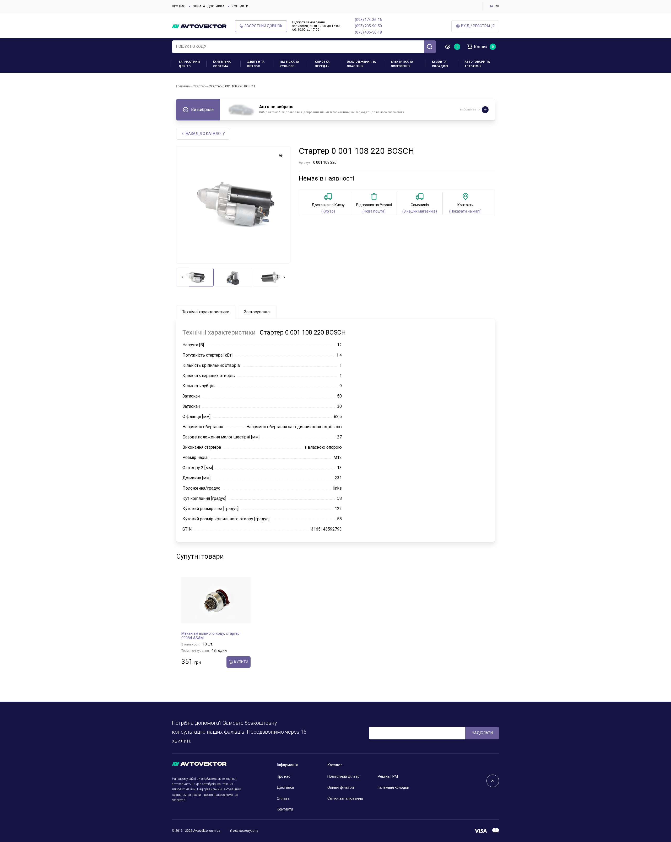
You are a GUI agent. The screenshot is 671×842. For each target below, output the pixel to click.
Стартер (199, 86)
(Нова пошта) (374, 211)
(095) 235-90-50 (368, 26)
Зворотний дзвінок (264, 26)
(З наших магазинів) (419, 211)
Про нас (178, 6)
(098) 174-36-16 (368, 20)
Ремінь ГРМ (388, 776)
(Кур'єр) (328, 211)
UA (491, 6)
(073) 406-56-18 (368, 32)
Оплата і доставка (208, 6)
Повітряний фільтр (343, 776)
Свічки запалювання (345, 798)
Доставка (285, 787)
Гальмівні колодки (393, 787)
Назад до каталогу (205, 133)
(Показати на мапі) (465, 211)
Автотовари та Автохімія (477, 64)
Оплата (283, 798)
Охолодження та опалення (361, 64)
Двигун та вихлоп (256, 64)
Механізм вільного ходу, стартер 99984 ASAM (210, 635)
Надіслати (482, 733)
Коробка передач (322, 64)
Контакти (240, 6)
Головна (183, 86)
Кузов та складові (440, 64)
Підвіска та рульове (289, 64)
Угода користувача (244, 831)
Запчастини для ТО (189, 64)
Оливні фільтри (340, 787)
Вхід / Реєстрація (478, 26)
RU (497, 6)
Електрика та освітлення (402, 64)
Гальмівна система (222, 64)
